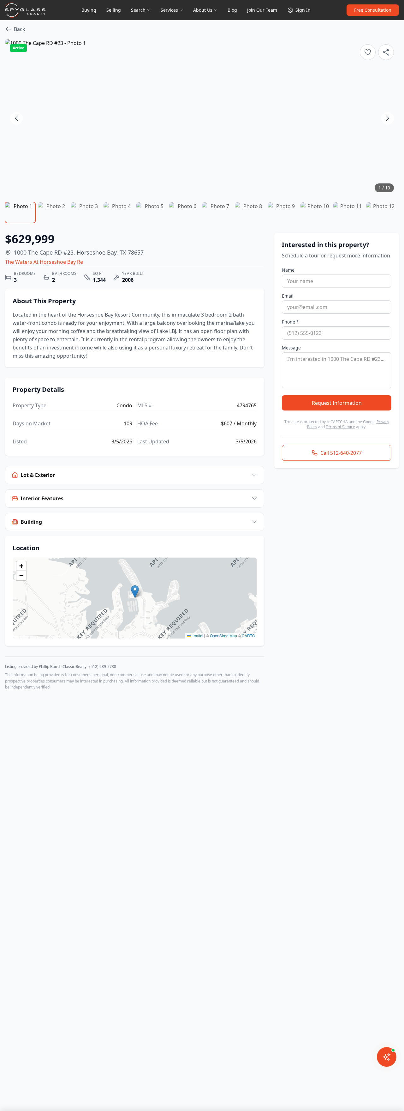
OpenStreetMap (223, 635)
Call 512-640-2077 (341, 452)
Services (169, 10)
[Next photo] (387, 118)
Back (19, 29)
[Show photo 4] (119, 212)
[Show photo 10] (315, 212)
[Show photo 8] (250, 212)
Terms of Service (340, 426)
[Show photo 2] (53, 212)
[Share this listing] (386, 52)
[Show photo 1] (20, 212)
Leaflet (197, 635)
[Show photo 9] (283, 212)
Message (291, 348)
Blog (232, 10)
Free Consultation (372, 10)
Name (288, 270)
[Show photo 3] (86, 212)
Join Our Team (262, 10)
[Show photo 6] (184, 212)
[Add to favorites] (368, 52)
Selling (113, 10)
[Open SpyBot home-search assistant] (386, 1057)
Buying (88, 10)
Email (288, 296)
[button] (135, 591)
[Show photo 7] (217, 212)
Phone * (290, 322)
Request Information (337, 402)
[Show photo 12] (381, 212)
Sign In (303, 10)
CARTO (248, 635)
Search (138, 10)
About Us (202, 10)
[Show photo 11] (348, 212)
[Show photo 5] (151, 212)
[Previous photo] (16, 118)
